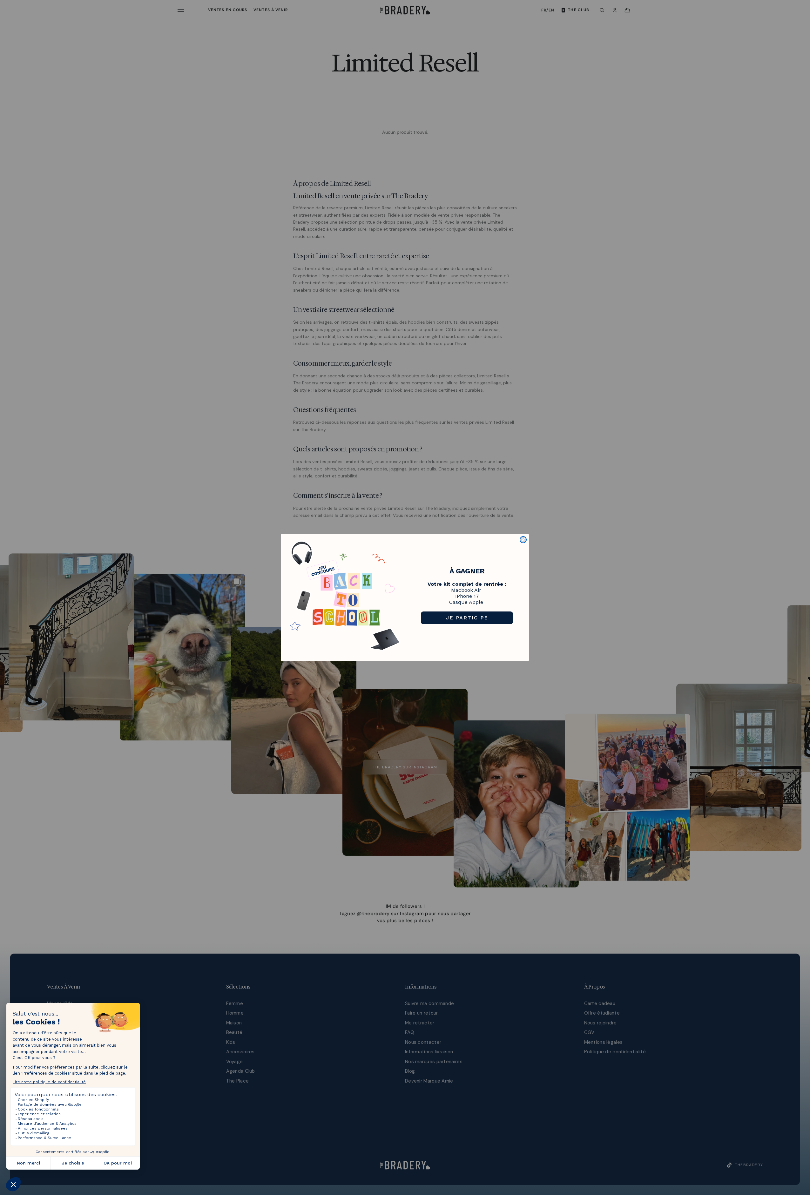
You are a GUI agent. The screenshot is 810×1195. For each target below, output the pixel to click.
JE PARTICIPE (467, 618)
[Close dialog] (523, 540)
